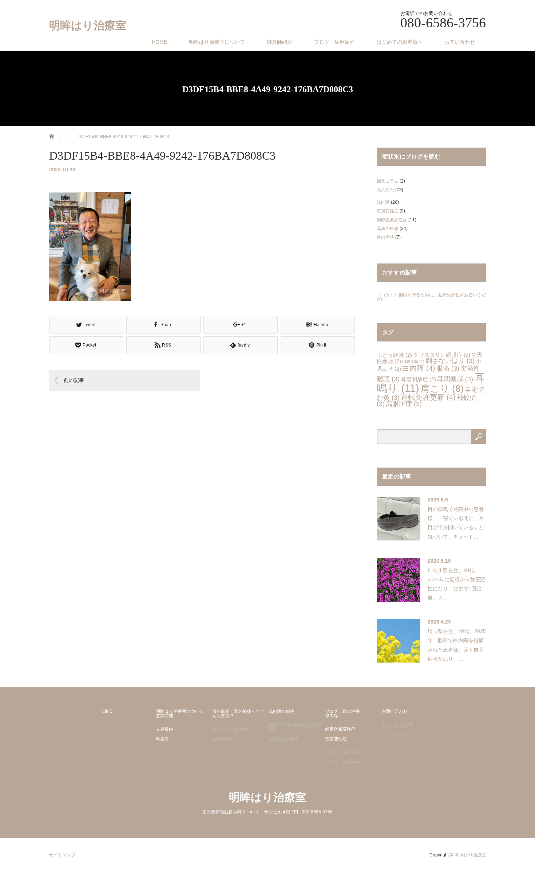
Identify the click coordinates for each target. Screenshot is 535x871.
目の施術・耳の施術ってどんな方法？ (238, 713)
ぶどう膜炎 (394, 355)
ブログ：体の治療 (342, 762)
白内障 (418, 368)
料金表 (162, 739)
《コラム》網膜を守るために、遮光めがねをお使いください (431, 297)
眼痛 (447, 368)
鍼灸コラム (388, 181)
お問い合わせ (459, 42)
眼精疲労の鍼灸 (284, 739)
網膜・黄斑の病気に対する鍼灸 (295, 727)
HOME (159, 42)
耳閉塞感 (455, 379)
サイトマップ (394, 735)
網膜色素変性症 (392, 219)
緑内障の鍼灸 (282, 711)
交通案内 (164, 729)
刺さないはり (450, 360)
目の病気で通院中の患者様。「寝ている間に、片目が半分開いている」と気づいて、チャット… (456, 523)
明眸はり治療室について (217, 42)
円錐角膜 (413, 361)
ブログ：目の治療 (342, 711)
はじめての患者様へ (400, 42)
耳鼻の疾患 (388, 228)
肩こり (442, 388)
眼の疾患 (385, 189)
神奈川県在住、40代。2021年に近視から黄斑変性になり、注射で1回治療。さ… (456, 584)
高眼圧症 (404, 403)
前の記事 (74, 380)
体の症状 (385, 237)
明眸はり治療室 (87, 25)
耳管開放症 (418, 379)
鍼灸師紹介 (279, 42)
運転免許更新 (428, 397)
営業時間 (164, 716)
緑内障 (383, 202)
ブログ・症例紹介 (334, 42)
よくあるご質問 (396, 725)
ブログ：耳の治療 (342, 752)
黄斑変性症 (388, 211)
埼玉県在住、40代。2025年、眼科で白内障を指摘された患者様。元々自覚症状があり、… (457, 645)
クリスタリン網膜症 (441, 355)
